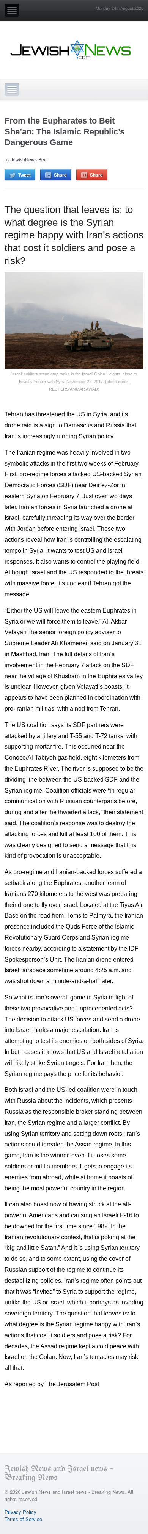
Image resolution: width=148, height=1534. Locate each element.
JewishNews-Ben (29, 159)
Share (60, 174)
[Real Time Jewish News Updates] (71, 49)
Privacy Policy (20, 1511)
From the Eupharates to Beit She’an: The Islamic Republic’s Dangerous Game (64, 131)
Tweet (24, 174)
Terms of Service (23, 1519)
